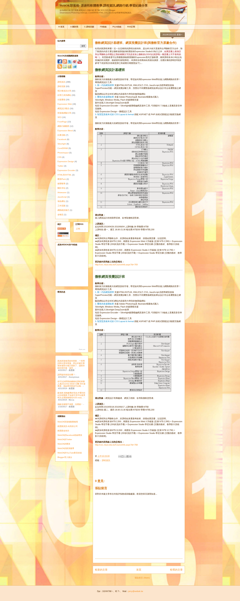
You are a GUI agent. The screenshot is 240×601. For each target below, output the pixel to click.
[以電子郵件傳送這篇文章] (119, 456)
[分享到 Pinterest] (130, 456)
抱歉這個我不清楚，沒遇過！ (70, 404)
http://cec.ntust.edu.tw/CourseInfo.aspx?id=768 (116, 445)
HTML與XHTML (65, 175)
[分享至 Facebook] (127, 456)
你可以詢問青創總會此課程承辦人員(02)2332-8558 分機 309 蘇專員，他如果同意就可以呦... (71, 383)
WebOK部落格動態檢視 (68, 422)
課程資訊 (106, 460)
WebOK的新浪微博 (66, 448)
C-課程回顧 (89, 27)
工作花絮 (61, 206)
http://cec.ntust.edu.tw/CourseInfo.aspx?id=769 (116, 264)
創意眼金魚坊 (63, 431)
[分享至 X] (125, 456)
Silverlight (62, 144)
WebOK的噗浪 (64, 444)
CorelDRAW (63, 148)
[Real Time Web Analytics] (63, 236)
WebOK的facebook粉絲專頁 (70, 435)
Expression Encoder (66, 170)
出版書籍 (61, 99)
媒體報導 (61, 183)
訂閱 (78, 229)
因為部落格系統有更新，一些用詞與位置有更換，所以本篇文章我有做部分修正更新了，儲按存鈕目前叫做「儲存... (71, 364)
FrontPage (62, 122)
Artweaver (62, 192)
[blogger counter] (62, 229)
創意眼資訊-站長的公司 (68, 426)
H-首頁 (61, 27)
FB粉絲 (103, 27)
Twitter (60, 166)
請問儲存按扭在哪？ (66, 375)
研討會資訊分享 (64, 91)
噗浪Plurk (62, 179)
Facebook (62, 139)
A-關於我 (74, 27)
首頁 (138, 569)
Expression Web (65, 104)
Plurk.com (82, 349)
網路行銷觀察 (63, 126)
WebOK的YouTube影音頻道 (70, 453)
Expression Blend (65, 130)
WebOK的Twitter (65, 439)
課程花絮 (61, 86)
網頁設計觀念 (63, 108)
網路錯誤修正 (63, 210)
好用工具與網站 (64, 95)
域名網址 (61, 201)
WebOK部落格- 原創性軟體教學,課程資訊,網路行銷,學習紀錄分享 (103, 5)
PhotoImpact (63, 153)
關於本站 (61, 188)
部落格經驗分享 (64, 113)
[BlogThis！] (122, 456)
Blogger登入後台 (65, 457)
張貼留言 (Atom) (142, 578)
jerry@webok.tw (135, 591)
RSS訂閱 (131, 27)
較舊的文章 (176, 569)
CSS (59, 157)
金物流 (60, 214)
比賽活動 (61, 135)
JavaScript (62, 197)
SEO (60, 117)
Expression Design (66, 161)
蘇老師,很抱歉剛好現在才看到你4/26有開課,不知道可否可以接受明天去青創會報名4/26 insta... (71, 395)
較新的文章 (101, 569)
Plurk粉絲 (116, 27)
